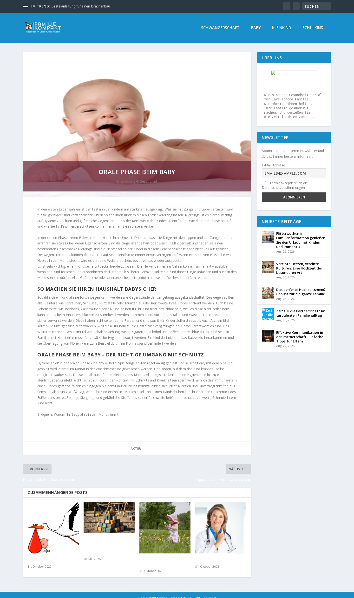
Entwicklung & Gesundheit (137, 181)
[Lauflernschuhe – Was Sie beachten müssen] (164, 527)
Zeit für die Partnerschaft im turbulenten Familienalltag (300, 313)
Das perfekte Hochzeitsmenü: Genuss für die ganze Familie (301, 291)
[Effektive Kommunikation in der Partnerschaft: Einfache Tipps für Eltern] (268, 336)
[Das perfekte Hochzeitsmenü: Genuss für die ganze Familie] (268, 293)
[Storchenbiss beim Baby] (53, 527)
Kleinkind (281, 28)
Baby (256, 28)
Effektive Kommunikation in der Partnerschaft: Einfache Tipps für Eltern (299, 336)
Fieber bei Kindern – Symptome (75, 6)
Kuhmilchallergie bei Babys (219, 560)
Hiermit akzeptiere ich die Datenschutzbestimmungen (285, 185)
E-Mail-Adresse (273, 165)
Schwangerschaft (220, 28)
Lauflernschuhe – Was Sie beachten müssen (162, 562)
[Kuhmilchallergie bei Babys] (220, 527)
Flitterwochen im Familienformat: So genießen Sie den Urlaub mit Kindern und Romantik (300, 240)
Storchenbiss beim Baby (49, 560)
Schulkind (312, 28)
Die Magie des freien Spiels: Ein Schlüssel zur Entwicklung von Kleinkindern (108, 547)
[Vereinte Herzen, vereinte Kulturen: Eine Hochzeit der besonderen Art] (268, 267)
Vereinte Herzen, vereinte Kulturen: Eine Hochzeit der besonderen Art (299, 268)
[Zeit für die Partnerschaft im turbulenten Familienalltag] (268, 314)
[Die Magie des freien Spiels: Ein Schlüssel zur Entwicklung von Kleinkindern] (109, 517)
